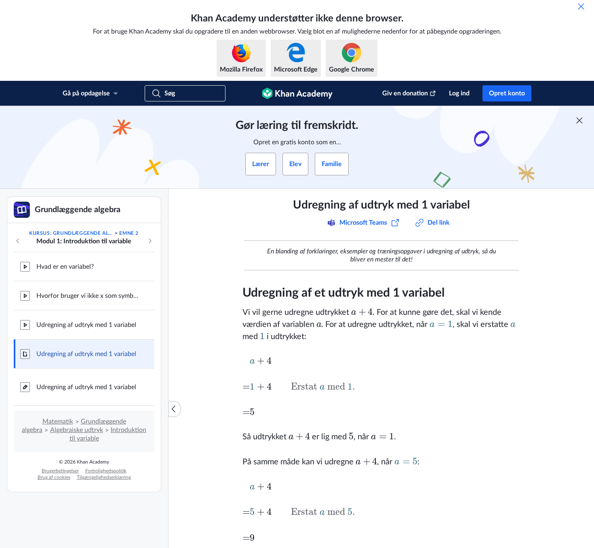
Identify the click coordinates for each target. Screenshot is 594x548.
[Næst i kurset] (150, 241)
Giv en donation (405, 93)
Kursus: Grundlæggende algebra (71, 233)
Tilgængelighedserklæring (104, 477)
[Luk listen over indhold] (174, 409)
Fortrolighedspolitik (105, 470)
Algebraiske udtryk (76, 430)
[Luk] (581, 6)
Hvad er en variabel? (65, 266)
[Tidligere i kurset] (18, 241)
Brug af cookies (54, 477)
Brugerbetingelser (60, 470)
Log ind (459, 93)
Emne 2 (129, 233)
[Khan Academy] (297, 93)
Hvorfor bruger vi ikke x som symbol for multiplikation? (88, 296)
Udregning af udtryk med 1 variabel (86, 325)
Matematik (57, 421)
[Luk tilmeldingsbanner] (579, 120)
